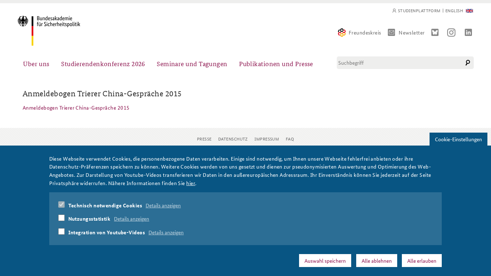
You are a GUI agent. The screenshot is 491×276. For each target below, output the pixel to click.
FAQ (290, 138)
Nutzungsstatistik (89, 218)
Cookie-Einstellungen (458, 139)
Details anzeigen (163, 205)
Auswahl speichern (325, 260)
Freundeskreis (365, 32)
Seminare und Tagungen (192, 63)
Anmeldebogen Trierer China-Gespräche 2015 (76, 107)
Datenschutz (233, 138)
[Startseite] (48, 31)
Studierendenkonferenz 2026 (103, 63)
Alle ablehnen (377, 260)
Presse (204, 138)
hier (190, 182)
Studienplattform (419, 11)
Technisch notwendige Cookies (105, 205)
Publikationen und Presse (276, 63)
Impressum (266, 138)
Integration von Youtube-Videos (106, 232)
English (454, 11)
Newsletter (412, 32)
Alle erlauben (421, 260)
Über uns (36, 63)
